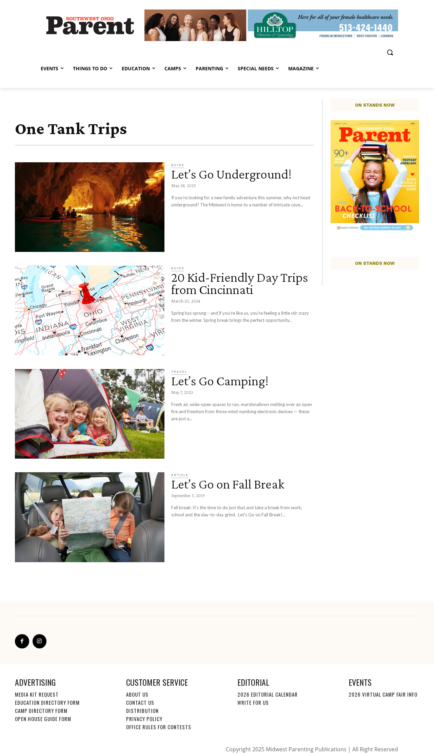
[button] (390, 52)
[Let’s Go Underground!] (89, 207)
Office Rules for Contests (158, 727)
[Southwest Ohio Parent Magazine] (90, 25)
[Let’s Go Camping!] (89, 414)
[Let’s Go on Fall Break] (89, 517)
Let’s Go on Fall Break (229, 484)
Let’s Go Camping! (220, 380)
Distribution (142, 710)
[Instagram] (40, 641)
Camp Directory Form (41, 710)
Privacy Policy (144, 718)
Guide (177, 165)
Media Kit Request (37, 694)
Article (180, 475)
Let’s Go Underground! (231, 174)
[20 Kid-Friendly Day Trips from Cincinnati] (89, 310)
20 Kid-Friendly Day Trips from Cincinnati (239, 283)
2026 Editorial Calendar (267, 694)
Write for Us (253, 702)
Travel (179, 372)
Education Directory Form (47, 702)
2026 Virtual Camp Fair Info (383, 694)
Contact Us (140, 702)
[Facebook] (22, 641)
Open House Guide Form (43, 718)
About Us (137, 694)
